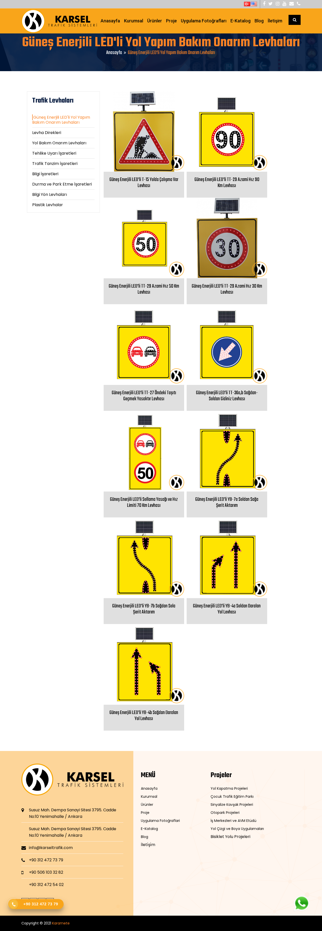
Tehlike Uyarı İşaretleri (54, 153)
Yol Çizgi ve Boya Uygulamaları (237, 828)
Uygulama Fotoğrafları (203, 20)
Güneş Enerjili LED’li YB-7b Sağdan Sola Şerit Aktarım (143, 609)
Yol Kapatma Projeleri (229, 788)
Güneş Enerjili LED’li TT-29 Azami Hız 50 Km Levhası (144, 289)
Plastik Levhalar (47, 205)
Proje (171, 20)
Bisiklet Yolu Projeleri (230, 836)
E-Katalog (240, 20)
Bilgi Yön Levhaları (49, 194)
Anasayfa (110, 20)
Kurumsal (133, 20)
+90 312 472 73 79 (46, 860)
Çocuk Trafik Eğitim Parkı (232, 796)
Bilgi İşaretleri (45, 174)
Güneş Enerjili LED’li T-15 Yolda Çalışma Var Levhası (143, 183)
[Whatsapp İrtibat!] (301, 903)
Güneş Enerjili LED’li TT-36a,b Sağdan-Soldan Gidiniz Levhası (227, 396)
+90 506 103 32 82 (46, 872)
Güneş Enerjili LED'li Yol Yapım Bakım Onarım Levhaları (61, 119)
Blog (259, 20)
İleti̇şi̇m (148, 845)
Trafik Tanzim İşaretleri (54, 163)
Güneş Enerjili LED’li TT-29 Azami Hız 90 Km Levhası (226, 183)
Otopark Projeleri (225, 812)
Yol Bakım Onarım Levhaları (59, 143)
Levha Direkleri (46, 133)
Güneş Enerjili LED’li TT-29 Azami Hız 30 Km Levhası (227, 289)
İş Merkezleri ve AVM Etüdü (233, 820)
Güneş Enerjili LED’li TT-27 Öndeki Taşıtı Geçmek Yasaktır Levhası (144, 396)
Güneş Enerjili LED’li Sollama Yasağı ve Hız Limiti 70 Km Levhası (144, 502)
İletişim (275, 20)
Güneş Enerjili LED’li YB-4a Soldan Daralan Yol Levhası (227, 609)
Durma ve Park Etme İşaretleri (62, 184)
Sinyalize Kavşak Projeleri (232, 804)
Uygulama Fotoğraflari (160, 820)
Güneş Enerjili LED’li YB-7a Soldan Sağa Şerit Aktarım (226, 502)
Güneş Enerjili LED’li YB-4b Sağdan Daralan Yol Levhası (143, 716)
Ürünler (154, 20)
